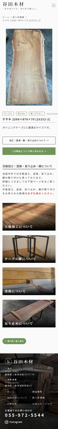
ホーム (5, 17)
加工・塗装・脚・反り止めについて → (29, 140)
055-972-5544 (25, 415)
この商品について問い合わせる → (29, 151)
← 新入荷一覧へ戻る (14, 341)
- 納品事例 (36, 391)
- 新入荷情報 (37, 397)
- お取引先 (11, 403)
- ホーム (10, 391)
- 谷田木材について (16, 397)
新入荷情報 (18, 17)
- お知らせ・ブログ (41, 403)
